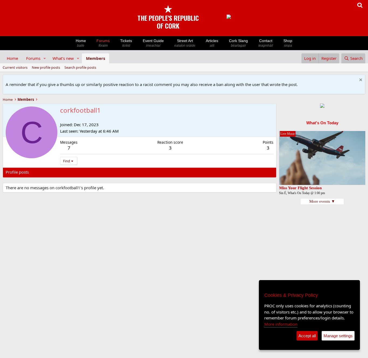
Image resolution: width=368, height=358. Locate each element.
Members (95, 58)
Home (81, 43)
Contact (265, 43)
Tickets (126, 43)
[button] (44, 58)
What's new (63, 58)
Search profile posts (80, 67)
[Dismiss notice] (360, 80)
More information (280, 324)
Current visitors (15, 67)
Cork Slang (238, 43)
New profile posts (46, 67)
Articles (212, 43)
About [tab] (92, 172)
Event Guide (153, 43)
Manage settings (338, 335)
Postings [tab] (73, 172)
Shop (287, 43)
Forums (103, 43)
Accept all (307, 335)
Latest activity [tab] (47, 172)
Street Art (184, 43)
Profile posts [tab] (17, 172)
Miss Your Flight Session (300, 188)
